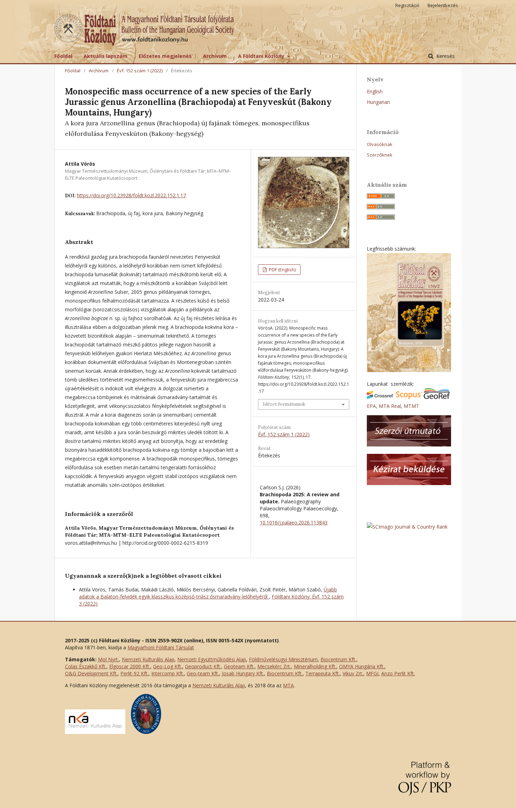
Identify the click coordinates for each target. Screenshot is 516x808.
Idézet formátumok (284, 404)
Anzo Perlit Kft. (398, 673)
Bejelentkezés (443, 5)
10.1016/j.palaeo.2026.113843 (294, 522)
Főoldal (63, 56)
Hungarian (378, 102)
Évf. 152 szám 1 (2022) (140, 70)
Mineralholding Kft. (315, 666)
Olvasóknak (379, 144)
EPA (371, 406)
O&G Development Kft (91, 673)
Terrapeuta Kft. (322, 673)
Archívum (215, 56)
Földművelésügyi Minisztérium (283, 659)
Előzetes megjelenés (165, 56)
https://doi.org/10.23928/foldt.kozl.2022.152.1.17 (131, 195)
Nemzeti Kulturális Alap (148, 659)
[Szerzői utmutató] (409, 444)
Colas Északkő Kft (85, 666)
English (375, 91)
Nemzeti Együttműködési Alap (211, 659)
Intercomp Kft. (167, 673)
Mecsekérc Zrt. (274, 666)
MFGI (372, 673)
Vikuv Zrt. (353, 673)
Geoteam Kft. (239, 666)
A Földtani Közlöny (262, 56)
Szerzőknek (379, 155)
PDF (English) (282, 269)
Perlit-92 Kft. (134, 673)
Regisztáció (407, 5)
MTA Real (390, 406)
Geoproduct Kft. (203, 666)
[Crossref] (380, 397)
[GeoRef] (437, 397)
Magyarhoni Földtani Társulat (160, 647)
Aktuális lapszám (105, 56)
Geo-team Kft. (203, 673)
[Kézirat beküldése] (409, 483)
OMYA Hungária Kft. (361, 666)
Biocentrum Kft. (338, 659)
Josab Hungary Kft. (243, 673)
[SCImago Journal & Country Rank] (407, 526)
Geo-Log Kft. (167, 666)
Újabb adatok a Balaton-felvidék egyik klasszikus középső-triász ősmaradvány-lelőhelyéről (208, 593)
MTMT (411, 406)
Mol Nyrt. (108, 659)
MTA (288, 685)
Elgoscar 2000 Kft (129, 666)
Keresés (445, 56)
